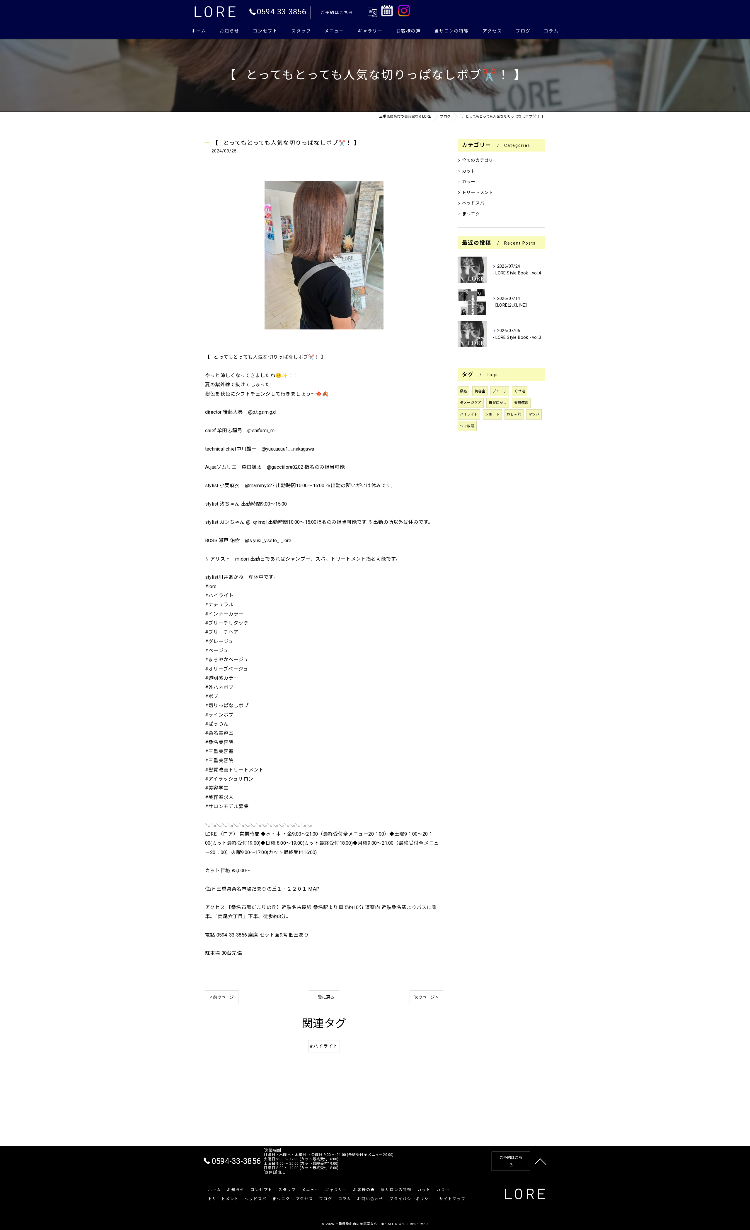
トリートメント (477, 192)
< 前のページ (222, 997)
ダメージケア (470, 403)
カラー (468, 181)
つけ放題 (467, 426)
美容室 (480, 391)
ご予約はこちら (337, 12)
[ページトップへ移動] (540, 1161)
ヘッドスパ (473, 203)
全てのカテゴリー (480, 160)
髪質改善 (521, 403)
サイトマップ (452, 1199)
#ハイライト (324, 1046)
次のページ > (426, 997)
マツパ (534, 414)
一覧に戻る (323, 997)
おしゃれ (514, 414)
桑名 (463, 391)
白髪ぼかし (498, 403)
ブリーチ (499, 391)
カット (468, 171)
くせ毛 (519, 391)
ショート (492, 414)
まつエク (471, 214)
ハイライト (469, 414)
